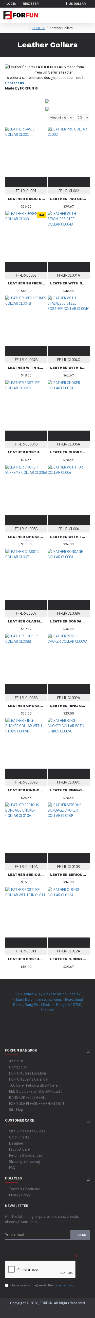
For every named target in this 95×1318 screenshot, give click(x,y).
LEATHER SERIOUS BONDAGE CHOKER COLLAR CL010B (68, 875)
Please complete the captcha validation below (40, 1257)
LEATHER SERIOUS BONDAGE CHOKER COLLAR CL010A (26, 875)
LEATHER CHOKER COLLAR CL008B (26, 706)
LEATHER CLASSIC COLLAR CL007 (26, 621)
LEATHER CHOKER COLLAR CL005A (68, 452)
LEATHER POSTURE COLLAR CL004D (26, 452)
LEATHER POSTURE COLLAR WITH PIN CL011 (26, 959)
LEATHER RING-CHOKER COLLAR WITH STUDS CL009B (26, 790)
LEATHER (38, 28)
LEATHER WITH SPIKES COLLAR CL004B (26, 368)
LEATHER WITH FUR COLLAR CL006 (68, 537)
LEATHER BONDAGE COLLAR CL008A (68, 621)
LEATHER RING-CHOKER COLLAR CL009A (68, 706)
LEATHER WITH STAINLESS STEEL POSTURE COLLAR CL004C (68, 368)
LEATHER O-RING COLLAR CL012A (68, 959)
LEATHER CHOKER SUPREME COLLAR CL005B (26, 537)
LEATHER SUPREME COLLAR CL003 (26, 283)
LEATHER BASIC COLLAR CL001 (26, 199)
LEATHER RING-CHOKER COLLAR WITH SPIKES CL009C (68, 790)
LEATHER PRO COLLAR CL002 (68, 199)
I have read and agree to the (42, 1285)
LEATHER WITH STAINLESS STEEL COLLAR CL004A (68, 283)
